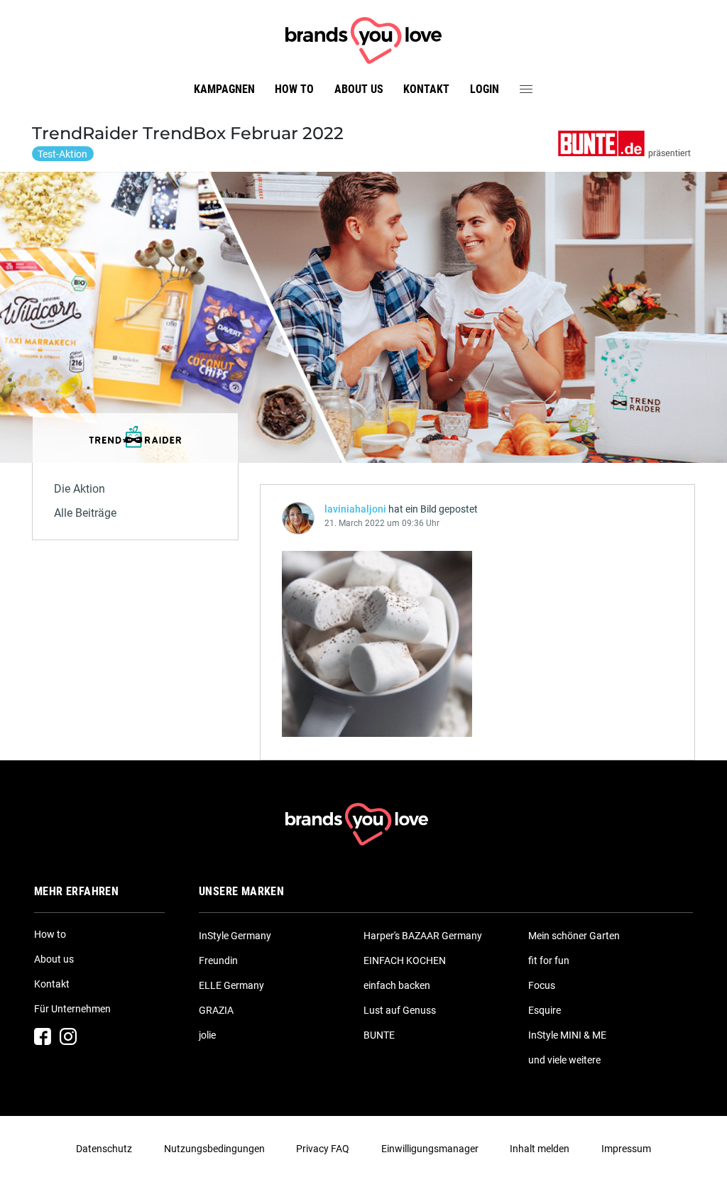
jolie (207, 1035)
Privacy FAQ (322, 1148)
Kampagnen (224, 89)
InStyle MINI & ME (567, 1035)
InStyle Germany (235, 935)
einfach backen (397, 985)
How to (294, 89)
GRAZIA (216, 1010)
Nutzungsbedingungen (214, 1148)
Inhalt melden (539, 1148)
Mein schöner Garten (574, 935)
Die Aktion (79, 489)
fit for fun (548, 960)
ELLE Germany (231, 985)
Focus (541, 985)
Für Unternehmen (72, 1008)
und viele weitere (564, 1060)
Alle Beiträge (85, 513)
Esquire (544, 1010)
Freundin (218, 960)
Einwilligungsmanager (430, 1148)
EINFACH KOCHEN (405, 960)
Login (484, 89)
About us (358, 89)
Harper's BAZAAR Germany (423, 935)
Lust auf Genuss (400, 1010)
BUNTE (379, 1035)
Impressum (626, 1148)
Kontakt (426, 89)
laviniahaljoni (355, 509)
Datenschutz (104, 1148)
